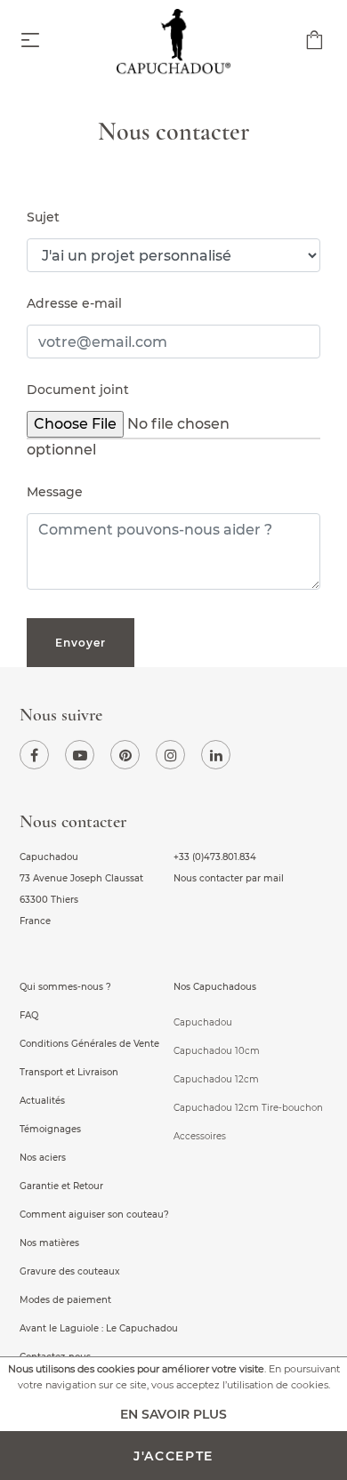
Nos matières (49, 1243)
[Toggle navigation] (30, 41)
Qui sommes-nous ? (65, 987)
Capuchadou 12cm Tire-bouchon (248, 1108)
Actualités (42, 1100)
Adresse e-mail (74, 303)
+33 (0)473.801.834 (215, 857)
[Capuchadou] (174, 44)
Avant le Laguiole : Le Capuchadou (99, 1328)
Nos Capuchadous (215, 987)
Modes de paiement (65, 1300)
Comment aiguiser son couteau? (94, 1214)
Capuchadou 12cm (216, 1079)
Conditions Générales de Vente (89, 1044)
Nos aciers (43, 1157)
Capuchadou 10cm (217, 1051)
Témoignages (50, 1129)
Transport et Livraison (69, 1072)
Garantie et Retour (61, 1186)
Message (55, 492)
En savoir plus (173, 1414)
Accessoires (200, 1136)
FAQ (29, 1015)
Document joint (78, 390)
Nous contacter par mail (229, 878)
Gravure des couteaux (70, 1271)
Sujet (43, 217)
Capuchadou (203, 1022)
